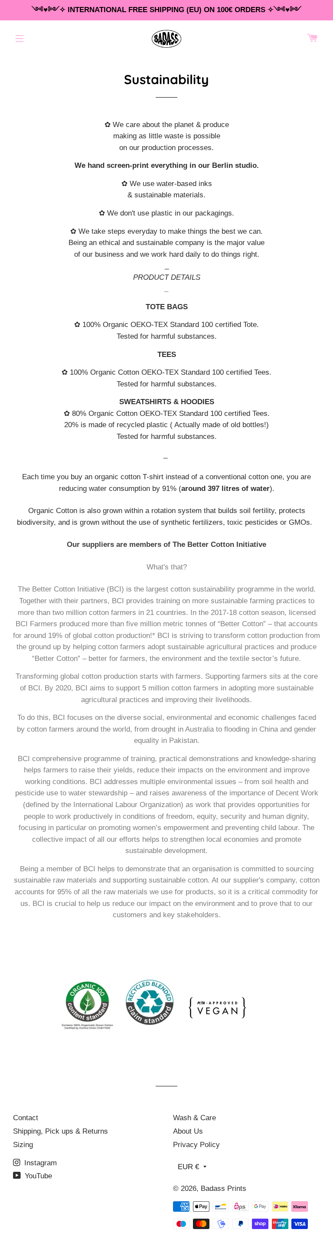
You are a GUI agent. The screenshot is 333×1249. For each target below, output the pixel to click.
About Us (188, 1131)
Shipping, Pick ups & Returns (60, 1131)
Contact (25, 1118)
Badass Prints (223, 1188)
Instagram (39, 1163)
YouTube (37, 1176)
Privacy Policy (196, 1145)
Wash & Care (194, 1118)
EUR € (188, 1167)
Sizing (23, 1145)
